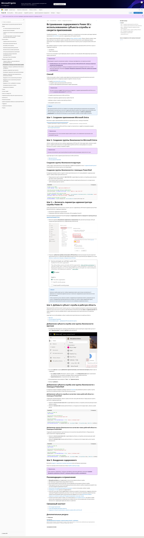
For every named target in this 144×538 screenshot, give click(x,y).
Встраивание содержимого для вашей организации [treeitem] (13, 72)
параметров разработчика (53, 217)
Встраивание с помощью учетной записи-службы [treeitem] (13, 64)
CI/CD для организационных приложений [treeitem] (11, 51)
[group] (72, 418)
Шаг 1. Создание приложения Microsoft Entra (129, 24)
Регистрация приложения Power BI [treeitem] (10, 43)
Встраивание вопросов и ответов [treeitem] (9, 85)
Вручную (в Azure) (53, 158)
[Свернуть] (24, 20)
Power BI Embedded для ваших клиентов (58, 508)
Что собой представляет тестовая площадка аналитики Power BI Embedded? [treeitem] (11, 36)
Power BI (59, 20)
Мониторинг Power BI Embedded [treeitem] (9, 57)
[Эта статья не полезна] (122, 39)
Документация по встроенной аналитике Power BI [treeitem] (12, 24)
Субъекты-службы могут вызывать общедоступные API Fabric (62, 258)
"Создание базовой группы (90, 165)
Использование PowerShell (55, 159)
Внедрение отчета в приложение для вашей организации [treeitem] (12, 80)
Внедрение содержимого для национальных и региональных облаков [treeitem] (12, 75)
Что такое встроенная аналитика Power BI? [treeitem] (11, 28)
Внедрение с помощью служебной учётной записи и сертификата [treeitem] (13, 67)
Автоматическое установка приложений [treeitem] (11, 49)
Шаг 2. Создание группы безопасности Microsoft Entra (131, 25)
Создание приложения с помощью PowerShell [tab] (78, 123)
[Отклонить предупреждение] (142, 2)
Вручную (51, 317)
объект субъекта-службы (75, 38)
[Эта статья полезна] (120, 39)
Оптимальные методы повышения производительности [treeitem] (10, 54)
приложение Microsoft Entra (59, 81)
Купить (131, 12)
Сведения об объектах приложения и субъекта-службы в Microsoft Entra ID (65, 510)
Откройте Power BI (138, 12)
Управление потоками (54, 489)
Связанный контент (124, 34)
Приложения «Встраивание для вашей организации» (60, 488)
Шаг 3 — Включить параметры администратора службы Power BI (130, 28)
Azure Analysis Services (80, 497)
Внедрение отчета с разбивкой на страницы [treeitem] (12, 83)
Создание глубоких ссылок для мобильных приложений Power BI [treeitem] (11, 62)
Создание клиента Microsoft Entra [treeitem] (9, 41)
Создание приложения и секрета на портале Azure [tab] (57, 123)
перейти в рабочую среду (73, 465)
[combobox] (12, 22)
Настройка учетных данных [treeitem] (8, 45)
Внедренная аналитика (67, 20)
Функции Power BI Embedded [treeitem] (8, 30)
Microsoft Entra (56, 36)
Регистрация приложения (54, 506)
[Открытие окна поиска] (139, 10)
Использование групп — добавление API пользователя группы (63, 320)
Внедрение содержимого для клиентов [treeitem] (10, 70)
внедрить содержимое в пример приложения (62, 463)
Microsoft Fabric (53, 20)
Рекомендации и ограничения (126, 32)
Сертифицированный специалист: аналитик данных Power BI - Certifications (62, 520)
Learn (48, 20)
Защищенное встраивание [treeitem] (8, 87)
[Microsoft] (2, 10)
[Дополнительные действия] (96, 21)
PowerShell (73, 389)
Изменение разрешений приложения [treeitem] (10, 47)
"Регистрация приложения (53, 127)
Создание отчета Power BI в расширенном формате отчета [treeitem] (13, 33)
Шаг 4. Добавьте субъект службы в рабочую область (131, 29)
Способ (122, 22)
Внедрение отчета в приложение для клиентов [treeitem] (12, 77)
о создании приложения (59, 92)
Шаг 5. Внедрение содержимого (127, 31)
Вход (142, 9)
